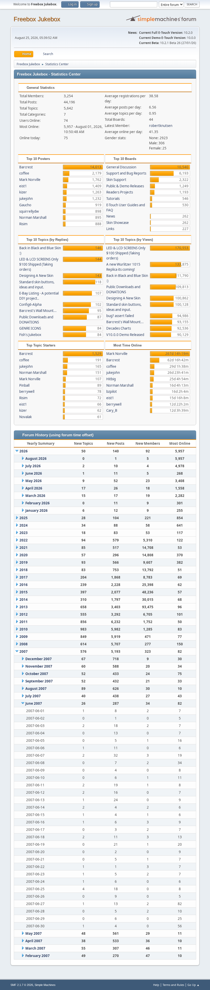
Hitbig (111, 379)
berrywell (26, 391)
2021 (23, 547)
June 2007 (33, 703)
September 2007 (39, 681)
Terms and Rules (173, 985)
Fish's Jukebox (30, 334)
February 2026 (37, 503)
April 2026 (33, 488)
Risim (23, 224)
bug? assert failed (120, 315)
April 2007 (33, 941)
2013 (23, 607)
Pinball (24, 385)
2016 (23, 584)
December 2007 (38, 659)
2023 (23, 532)
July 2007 (33, 696)
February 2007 (37, 955)
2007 (23, 651)
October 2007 (36, 673)
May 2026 (33, 480)
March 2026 (35, 495)
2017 (23, 577)
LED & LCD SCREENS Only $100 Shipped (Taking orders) (38, 264)
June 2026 (33, 473)
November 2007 (38, 666)
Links (110, 228)
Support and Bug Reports (126, 173)
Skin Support (116, 179)
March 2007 (35, 948)
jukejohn (26, 198)
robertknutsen (160, 125)
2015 (23, 592)
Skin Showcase (117, 222)
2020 (23, 555)
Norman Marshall (32, 217)
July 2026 (33, 466)
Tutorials (113, 198)
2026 (23, 451)
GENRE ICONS (30, 328)
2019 (23, 562)
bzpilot (111, 391)
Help (156, 985)
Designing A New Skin (36, 275)
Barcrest (26, 167)
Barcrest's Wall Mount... (38, 310)
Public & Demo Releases (125, 186)
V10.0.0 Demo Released (125, 334)
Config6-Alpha (30, 304)
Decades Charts (118, 328)
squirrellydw (29, 211)
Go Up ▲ (193, 985)
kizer (23, 192)
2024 (23, 525)
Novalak (25, 417)
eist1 (23, 186)
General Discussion (121, 167)
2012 (23, 614)
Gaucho (25, 205)
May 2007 (33, 933)
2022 (23, 540)
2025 (23, 518)
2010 (23, 629)
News (110, 216)
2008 (23, 644)
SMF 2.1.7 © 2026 (21, 984)
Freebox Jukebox (37, 19)
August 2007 (36, 688)
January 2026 (36, 510)
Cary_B (111, 410)
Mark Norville (29, 179)
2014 (23, 599)
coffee (24, 173)
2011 (23, 621)
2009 (23, 636)
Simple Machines (45, 984)
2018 (23, 570)
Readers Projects (119, 192)
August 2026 (36, 458)
